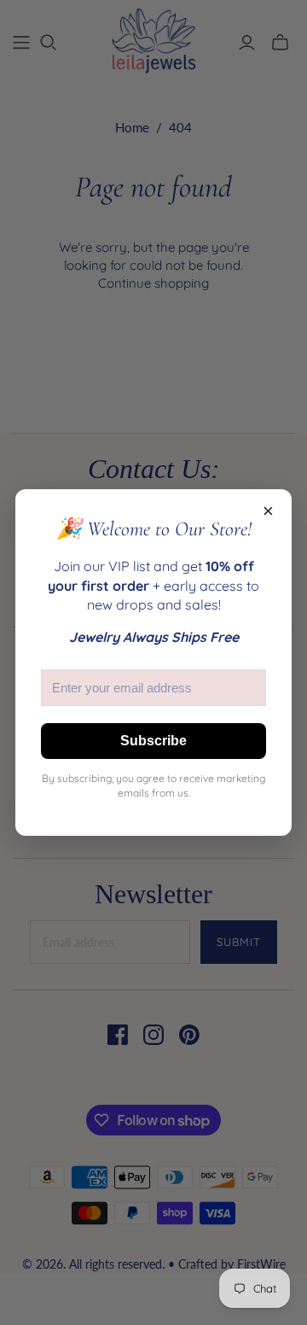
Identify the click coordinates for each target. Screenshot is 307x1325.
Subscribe (153, 740)
